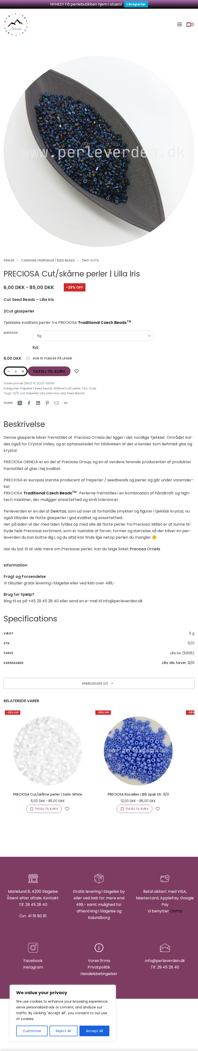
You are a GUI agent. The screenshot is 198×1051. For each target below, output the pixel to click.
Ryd (35, 347)
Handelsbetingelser (98, 973)
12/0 (16, 393)
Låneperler (136, 4)
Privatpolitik (99, 967)
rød (63, 393)
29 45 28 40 (168, 967)
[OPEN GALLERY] (99, 151)
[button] (99, 683)
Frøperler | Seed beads (36, 388)
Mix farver (178, 662)
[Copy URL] (66, 403)
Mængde (11, 333)
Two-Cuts (90, 260)
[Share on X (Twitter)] (20, 403)
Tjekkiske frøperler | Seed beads (48, 260)
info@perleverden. (162, 960)
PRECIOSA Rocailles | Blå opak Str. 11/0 (138, 794)
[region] (63, 1013)
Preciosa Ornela (145, 549)
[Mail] (56, 403)
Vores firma (99, 960)
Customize (32, 1031)
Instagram (33, 967)
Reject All (63, 1031)
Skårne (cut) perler (67, 388)
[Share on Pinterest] (47, 403)
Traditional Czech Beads (102, 322)
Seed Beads (76, 393)
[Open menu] (179, 24)
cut (22, 393)
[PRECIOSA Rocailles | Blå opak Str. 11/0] (138, 750)
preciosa (52, 393)
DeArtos (58, 511)
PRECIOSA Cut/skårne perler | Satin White (47, 794)
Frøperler (32, 393)
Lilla (42, 393)
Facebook (32, 960)
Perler (9, 260)
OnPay (176, 911)
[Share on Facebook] (29, 403)
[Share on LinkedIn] (38, 403)
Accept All (94, 1031)
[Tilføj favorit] (76, 371)
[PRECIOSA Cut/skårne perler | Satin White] (47, 750)
